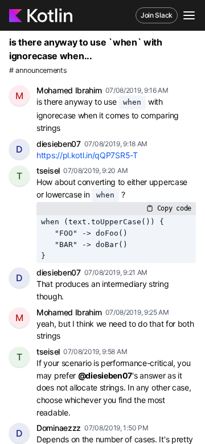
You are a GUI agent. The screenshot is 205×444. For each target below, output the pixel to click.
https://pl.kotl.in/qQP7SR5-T (87, 155)
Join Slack (157, 15)
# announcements (38, 70)
